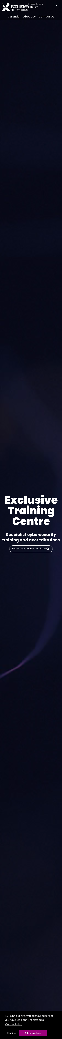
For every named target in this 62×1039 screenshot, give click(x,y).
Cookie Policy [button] (13, 1024)
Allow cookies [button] (33, 1033)
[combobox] (27, 548)
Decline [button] (11, 1033)
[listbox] (43, 7)
